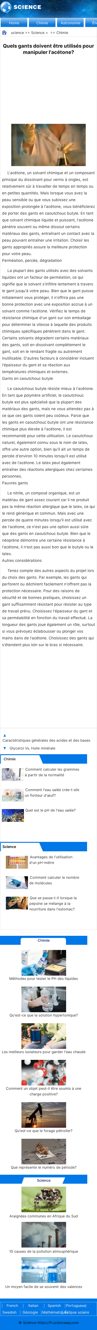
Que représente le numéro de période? (43, 1167)
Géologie (30, 1312)
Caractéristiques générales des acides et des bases (46, 740)
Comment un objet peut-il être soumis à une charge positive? (43, 1091)
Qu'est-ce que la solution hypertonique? (43, 1015)
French (12, 1305)
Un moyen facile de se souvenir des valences (43, 1286)
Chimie (42, 23)
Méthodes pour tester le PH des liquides (43, 978)
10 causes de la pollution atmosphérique (43, 1251)
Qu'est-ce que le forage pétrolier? (43, 1130)
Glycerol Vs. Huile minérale (33, 748)
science (17, 32)
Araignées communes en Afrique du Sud (43, 1216)
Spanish (54, 1305)
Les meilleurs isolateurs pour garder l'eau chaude (43, 1052)
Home (14, 23)
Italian (33, 1305)
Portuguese (75, 1305)
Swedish (9, 1312)
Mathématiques (51, 1312)
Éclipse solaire (77, 1312)
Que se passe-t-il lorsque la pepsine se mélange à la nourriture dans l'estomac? (53, 903)
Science (37, 32)
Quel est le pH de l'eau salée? (50, 810)
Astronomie (70, 23)
